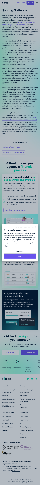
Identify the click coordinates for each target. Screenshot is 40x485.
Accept (20, 256)
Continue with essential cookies (24, 227)
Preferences (20, 251)
